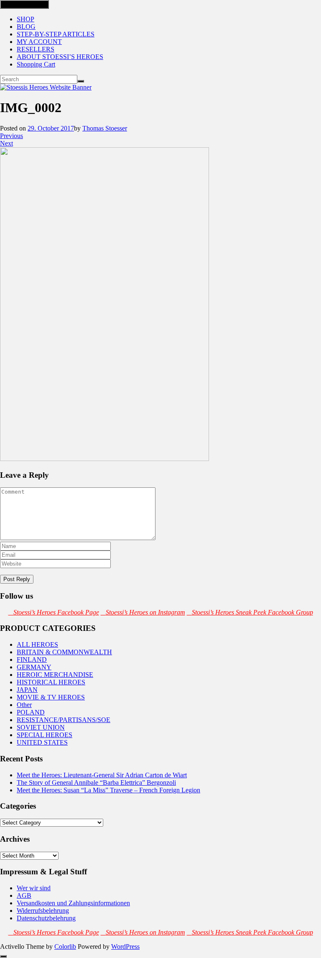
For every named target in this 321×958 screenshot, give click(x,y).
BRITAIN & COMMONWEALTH (64, 652)
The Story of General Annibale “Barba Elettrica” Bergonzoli (96, 782)
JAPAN (27, 689)
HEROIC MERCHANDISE (55, 674)
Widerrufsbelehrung (43, 910)
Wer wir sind (34, 887)
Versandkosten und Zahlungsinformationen (73, 903)
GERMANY (34, 667)
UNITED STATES (42, 742)
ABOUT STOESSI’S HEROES (60, 56)
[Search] (80, 81)
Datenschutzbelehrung (46, 918)
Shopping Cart (36, 64)
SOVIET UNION (41, 727)
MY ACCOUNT (39, 41)
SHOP (25, 19)
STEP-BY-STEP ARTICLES (55, 34)
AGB (24, 895)
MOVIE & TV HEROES (51, 697)
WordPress (125, 946)
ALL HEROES (37, 644)
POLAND (31, 712)
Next (6, 143)
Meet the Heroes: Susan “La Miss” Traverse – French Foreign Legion (108, 790)
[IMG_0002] (104, 458)
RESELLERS (35, 49)
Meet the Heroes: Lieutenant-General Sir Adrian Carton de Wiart (102, 775)
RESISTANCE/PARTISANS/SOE (63, 719)
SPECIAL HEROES (44, 734)
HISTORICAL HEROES (51, 682)
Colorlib (65, 946)
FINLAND (32, 659)
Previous (11, 135)
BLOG (26, 26)
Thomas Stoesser (104, 128)
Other (24, 704)
